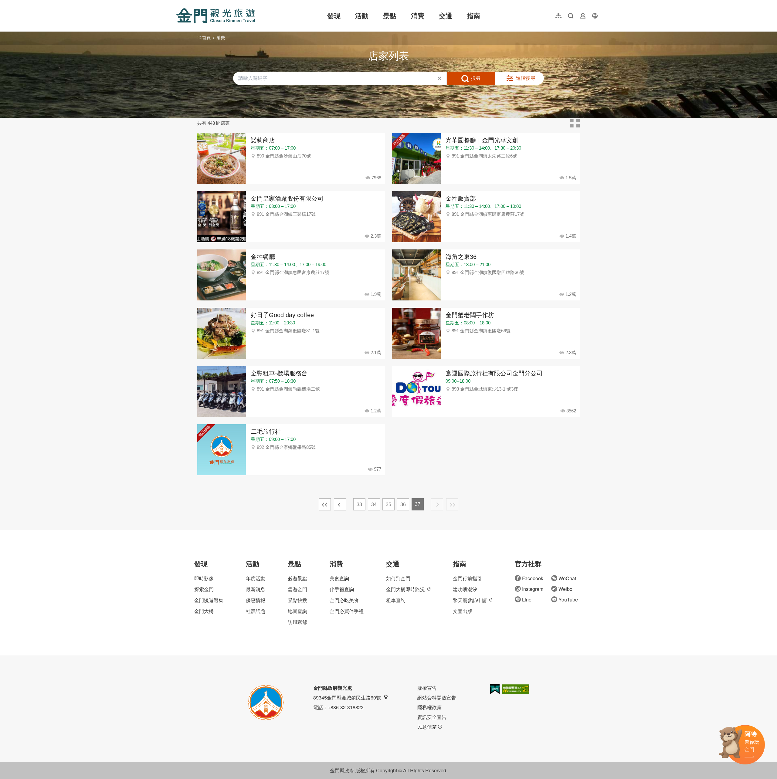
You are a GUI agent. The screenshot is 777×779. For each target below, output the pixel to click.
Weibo (565, 588)
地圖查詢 (297, 611)
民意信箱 (427, 726)
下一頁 (437, 504)
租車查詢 (395, 600)
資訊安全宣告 (431, 716)
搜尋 (476, 78)
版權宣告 (427, 687)
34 (374, 504)
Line (526, 599)
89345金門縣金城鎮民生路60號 (347, 697)
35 (388, 504)
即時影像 (204, 578)
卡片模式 (575, 123)
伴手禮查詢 (342, 589)
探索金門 (204, 589)
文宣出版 (462, 611)
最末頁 (452, 504)
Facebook (532, 578)
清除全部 (439, 78)
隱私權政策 (429, 707)
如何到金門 (398, 578)
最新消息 (255, 589)
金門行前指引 (467, 578)
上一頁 (340, 504)
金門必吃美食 (344, 600)
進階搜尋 (525, 78)
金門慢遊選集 (208, 600)
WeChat (567, 578)
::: (178, 3)
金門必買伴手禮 (347, 611)
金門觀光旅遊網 (215, 15)
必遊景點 (297, 578)
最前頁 (325, 504)
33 (359, 504)
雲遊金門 (297, 589)
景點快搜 (297, 600)
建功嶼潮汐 (465, 589)
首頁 (206, 37)
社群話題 (255, 611)
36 (403, 504)
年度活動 (255, 578)
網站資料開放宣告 (436, 697)
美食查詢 (339, 578)
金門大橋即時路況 (405, 589)
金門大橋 (204, 611)
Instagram (532, 588)
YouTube (568, 599)
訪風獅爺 (297, 621)
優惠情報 (255, 600)
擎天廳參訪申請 (470, 600)
